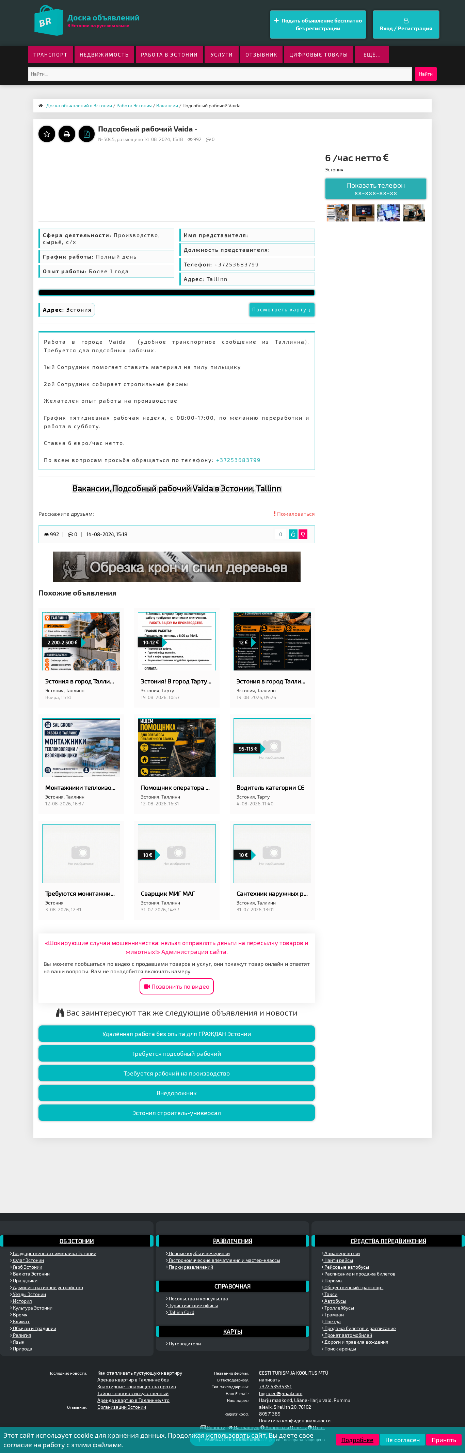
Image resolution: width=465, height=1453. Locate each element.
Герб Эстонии (27, 1267)
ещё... (372, 54)
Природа (22, 1348)
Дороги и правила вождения (355, 1342)
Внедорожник (177, 1093)
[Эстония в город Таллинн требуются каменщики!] (337, 212)
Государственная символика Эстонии (54, 1253)
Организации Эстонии (121, 1407)
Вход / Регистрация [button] (406, 28)
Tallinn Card (181, 1312)
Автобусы (334, 1301)
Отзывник (261, 54)
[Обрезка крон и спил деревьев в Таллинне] (177, 566)
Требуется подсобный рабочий (176, 1053)
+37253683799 (238, 460)
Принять (444, 1439)
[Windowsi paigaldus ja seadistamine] (388, 212)
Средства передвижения (388, 1240)
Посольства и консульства (198, 1298)
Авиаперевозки (341, 1253)
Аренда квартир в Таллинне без (133, 1379)
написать (269, 1379)
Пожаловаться (295, 513)
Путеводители (184, 1343)
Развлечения (232, 1240)
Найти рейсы (338, 1260)
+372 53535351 (275, 1386)
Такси (330, 1294)
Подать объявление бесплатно (321, 24)
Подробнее (357, 1439)
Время (20, 1314)
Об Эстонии (77, 1240)
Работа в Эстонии (169, 54)
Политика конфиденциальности (295, 1420)
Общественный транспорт (353, 1287)
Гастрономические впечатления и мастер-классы (224, 1260)
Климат (21, 1321)
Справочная (232, 1286)
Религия (21, 1335)
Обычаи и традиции (34, 1328)
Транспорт (50, 54)
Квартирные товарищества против (136, 1386)
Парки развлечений (190, 1267)
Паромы (332, 1280)
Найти (426, 74)
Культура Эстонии (32, 1308)
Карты (232, 1331)
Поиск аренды (339, 1348)
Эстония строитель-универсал (176, 1112)
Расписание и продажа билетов (359, 1274)
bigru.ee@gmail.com (280, 1393)
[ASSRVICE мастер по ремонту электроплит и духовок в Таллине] (414, 212)
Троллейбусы (338, 1308)
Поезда (332, 1321)
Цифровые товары (318, 54)
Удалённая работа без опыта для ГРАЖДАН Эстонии (176, 1033)
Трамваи (333, 1314)
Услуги (222, 54)
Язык (18, 1342)
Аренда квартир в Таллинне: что (133, 1400)
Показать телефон (376, 189)
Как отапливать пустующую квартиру (139, 1373)
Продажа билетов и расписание (359, 1328)
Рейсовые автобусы (346, 1267)
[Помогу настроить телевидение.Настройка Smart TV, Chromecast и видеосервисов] (363, 212)
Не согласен (402, 1439)
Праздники (24, 1280)
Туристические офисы (193, 1305)
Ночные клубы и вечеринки (199, 1253)
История (22, 1301)
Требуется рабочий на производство (177, 1073)
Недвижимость (104, 54)
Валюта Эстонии (31, 1274)
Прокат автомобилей (347, 1335)
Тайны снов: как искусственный (133, 1393)
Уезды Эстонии (29, 1294)
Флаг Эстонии (28, 1260)
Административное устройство (47, 1287)
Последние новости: (67, 1373)
